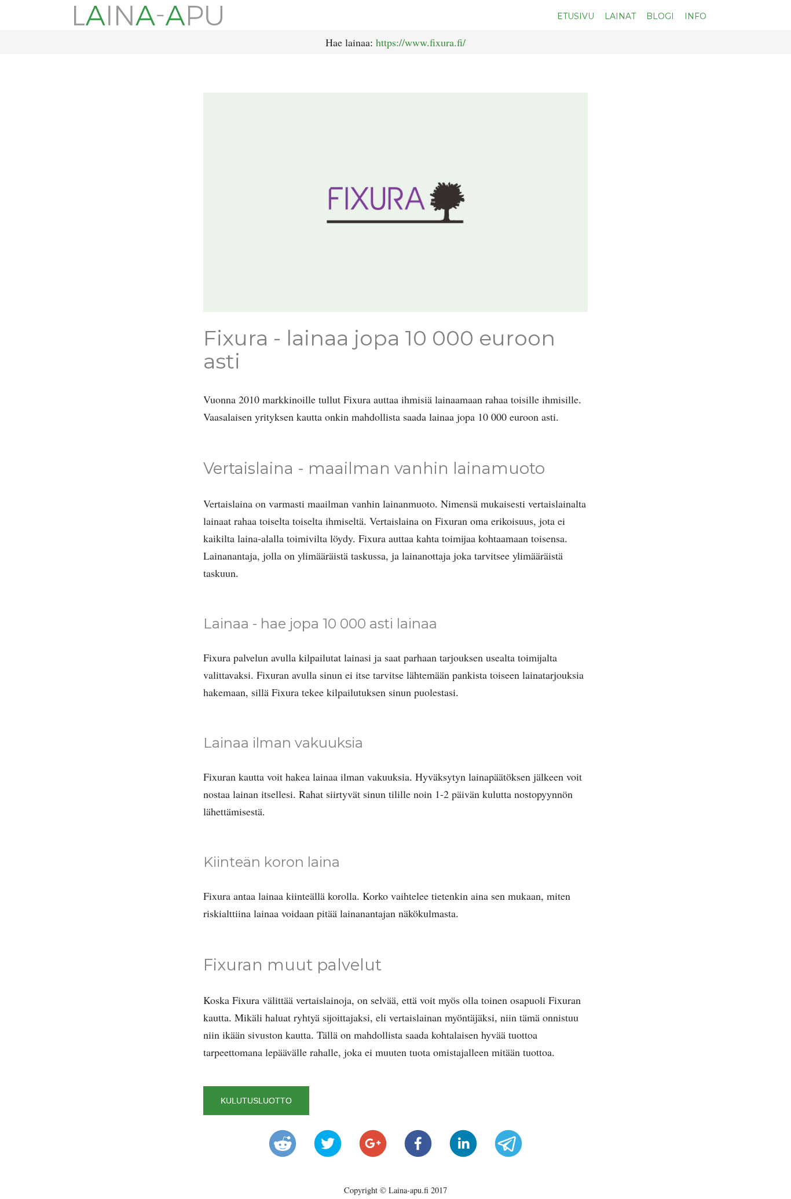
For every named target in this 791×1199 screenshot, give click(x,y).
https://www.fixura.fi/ (421, 42)
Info (695, 16)
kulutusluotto (256, 1100)
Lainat (620, 16)
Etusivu (575, 16)
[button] (282, 1143)
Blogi (660, 16)
